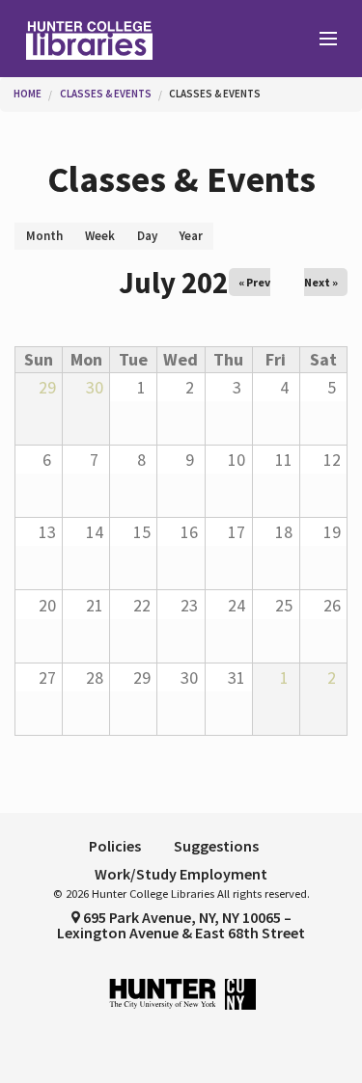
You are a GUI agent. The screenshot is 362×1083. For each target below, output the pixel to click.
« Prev (254, 282)
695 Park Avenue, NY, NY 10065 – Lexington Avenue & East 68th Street (181, 924)
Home (28, 93)
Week (100, 236)
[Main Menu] (319, 39)
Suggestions (216, 845)
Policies (115, 845)
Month (49, 239)
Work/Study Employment (181, 873)
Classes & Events (106, 93)
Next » (321, 282)
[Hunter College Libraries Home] (90, 38)
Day (147, 236)
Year (191, 236)
